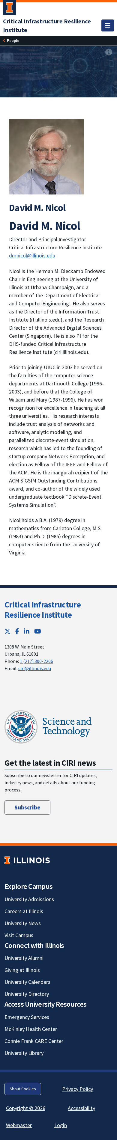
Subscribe (27, 807)
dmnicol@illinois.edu (32, 255)
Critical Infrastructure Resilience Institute (42, 609)
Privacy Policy (77, 1088)
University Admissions (29, 899)
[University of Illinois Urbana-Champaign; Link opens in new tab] (9, 8)
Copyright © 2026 (25, 1108)
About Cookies (23, 1088)
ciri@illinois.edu (34, 668)
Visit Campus (18, 935)
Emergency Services (26, 1017)
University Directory (26, 993)
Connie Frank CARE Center (33, 1041)
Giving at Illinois (22, 969)
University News (22, 923)
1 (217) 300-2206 (36, 661)
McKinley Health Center (30, 1029)
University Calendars (27, 981)
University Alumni (24, 957)
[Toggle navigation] (107, 25)
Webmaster (19, 1125)
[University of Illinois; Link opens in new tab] (27, 860)
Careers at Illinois (23, 911)
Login (60, 1125)
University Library (24, 1052)
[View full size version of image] (108, 52)
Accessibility (81, 1108)
